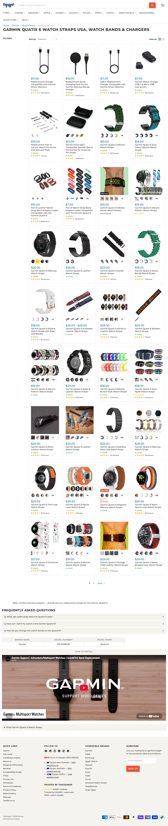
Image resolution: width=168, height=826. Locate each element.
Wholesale (8, 783)
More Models (127, 13)
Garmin (19, 13)
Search (6, 750)
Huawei (59, 13)
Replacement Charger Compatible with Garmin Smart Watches (43, 84)
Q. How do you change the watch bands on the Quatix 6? (32, 630)
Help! (25, 20)
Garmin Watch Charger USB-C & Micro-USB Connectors (146, 84)
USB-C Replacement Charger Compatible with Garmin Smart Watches (113, 84)
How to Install (84, 651)
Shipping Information (13, 765)
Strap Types (10, 20)
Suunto (73, 13)
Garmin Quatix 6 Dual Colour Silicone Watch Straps (146, 147)
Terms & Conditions (12, 786)
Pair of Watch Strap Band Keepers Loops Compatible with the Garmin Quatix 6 (79, 210)
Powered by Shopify (11, 819)
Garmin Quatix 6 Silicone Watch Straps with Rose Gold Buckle (43, 331)
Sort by (32, 39)
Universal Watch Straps (96, 783)
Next (100, 583)
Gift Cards (7, 754)
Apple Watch (91, 761)
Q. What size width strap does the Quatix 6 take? (28, 617)
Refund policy (9, 793)
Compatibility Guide (12, 772)
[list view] (163, 39)
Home (6, 26)
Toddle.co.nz (9, 800)
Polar (87, 13)
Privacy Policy (9, 790)
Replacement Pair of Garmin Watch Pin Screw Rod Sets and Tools (43, 147)
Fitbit (6, 13)
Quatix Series (28, 26)
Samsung (33, 13)
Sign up (133, 768)
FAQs (5, 775)
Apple (47, 13)
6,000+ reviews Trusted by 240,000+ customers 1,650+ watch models (59, 792)
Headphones (146, 13)
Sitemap (7, 797)
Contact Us (8, 779)
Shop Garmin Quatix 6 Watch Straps (24, 727)
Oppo (98, 13)
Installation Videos (11, 758)
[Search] (152, 5)
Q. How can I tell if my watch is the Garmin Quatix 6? (30, 624)
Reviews (7, 768)
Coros (110, 13)
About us (7, 761)
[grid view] (159, 39)
